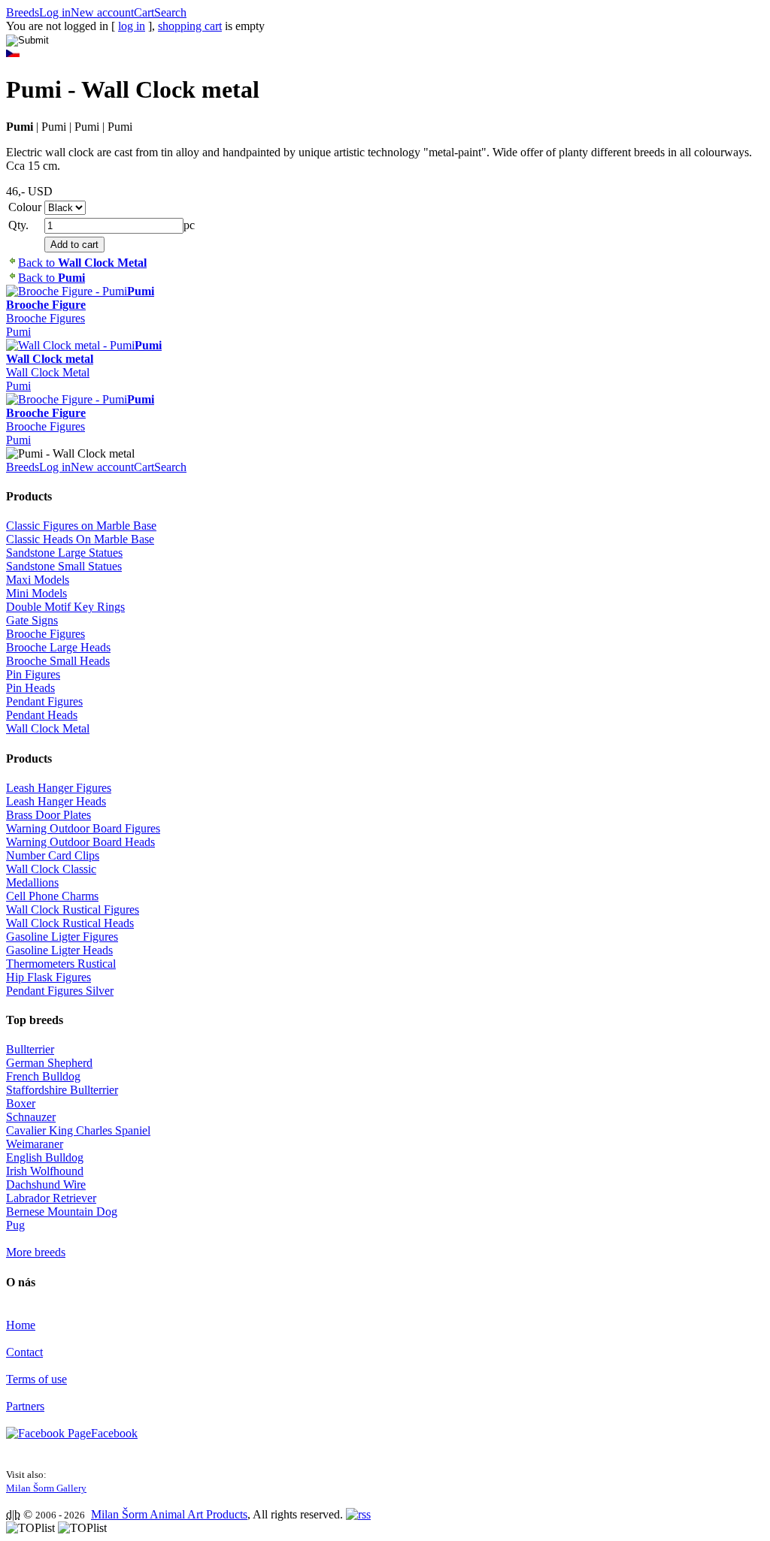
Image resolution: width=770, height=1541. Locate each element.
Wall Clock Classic (51, 869)
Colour (24, 207)
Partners (25, 1406)
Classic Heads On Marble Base (80, 539)
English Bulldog (44, 1157)
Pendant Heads (41, 715)
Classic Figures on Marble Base (81, 525)
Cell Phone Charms (52, 896)
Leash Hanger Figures (58, 787)
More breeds (35, 1252)
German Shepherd (49, 1062)
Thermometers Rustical (61, 963)
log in (131, 26)
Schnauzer (31, 1116)
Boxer (20, 1103)
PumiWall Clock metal (84, 352)
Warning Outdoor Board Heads (80, 841)
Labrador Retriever (51, 1198)
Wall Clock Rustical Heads (70, 923)
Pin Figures (33, 674)
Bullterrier (30, 1049)
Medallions (32, 882)
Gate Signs (32, 620)
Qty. (18, 225)
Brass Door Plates (48, 814)
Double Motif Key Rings (65, 606)
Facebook (114, 1433)
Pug (15, 1225)
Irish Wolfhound (44, 1171)
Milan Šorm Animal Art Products (169, 1514)
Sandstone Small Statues (64, 566)
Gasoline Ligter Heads (59, 950)
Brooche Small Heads (58, 660)
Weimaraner (34, 1144)
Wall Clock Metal (47, 372)
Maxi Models (37, 579)
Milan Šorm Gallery (46, 1488)
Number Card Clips (52, 855)
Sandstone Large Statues (64, 552)
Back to (82, 262)
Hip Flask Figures (48, 977)
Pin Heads (30, 687)
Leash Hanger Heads (56, 801)
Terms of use (36, 1379)
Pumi (18, 331)
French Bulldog (43, 1076)
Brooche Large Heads (58, 647)
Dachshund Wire (46, 1184)
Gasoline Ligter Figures (62, 936)
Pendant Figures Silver (60, 990)
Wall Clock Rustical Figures (72, 909)
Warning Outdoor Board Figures (83, 828)
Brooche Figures (45, 318)
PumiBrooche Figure (80, 298)
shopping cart (190, 26)
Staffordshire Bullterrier (62, 1089)
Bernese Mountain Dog (61, 1211)
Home (20, 1325)
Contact (24, 1352)
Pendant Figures (44, 701)
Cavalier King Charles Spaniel (78, 1130)
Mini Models (36, 593)
